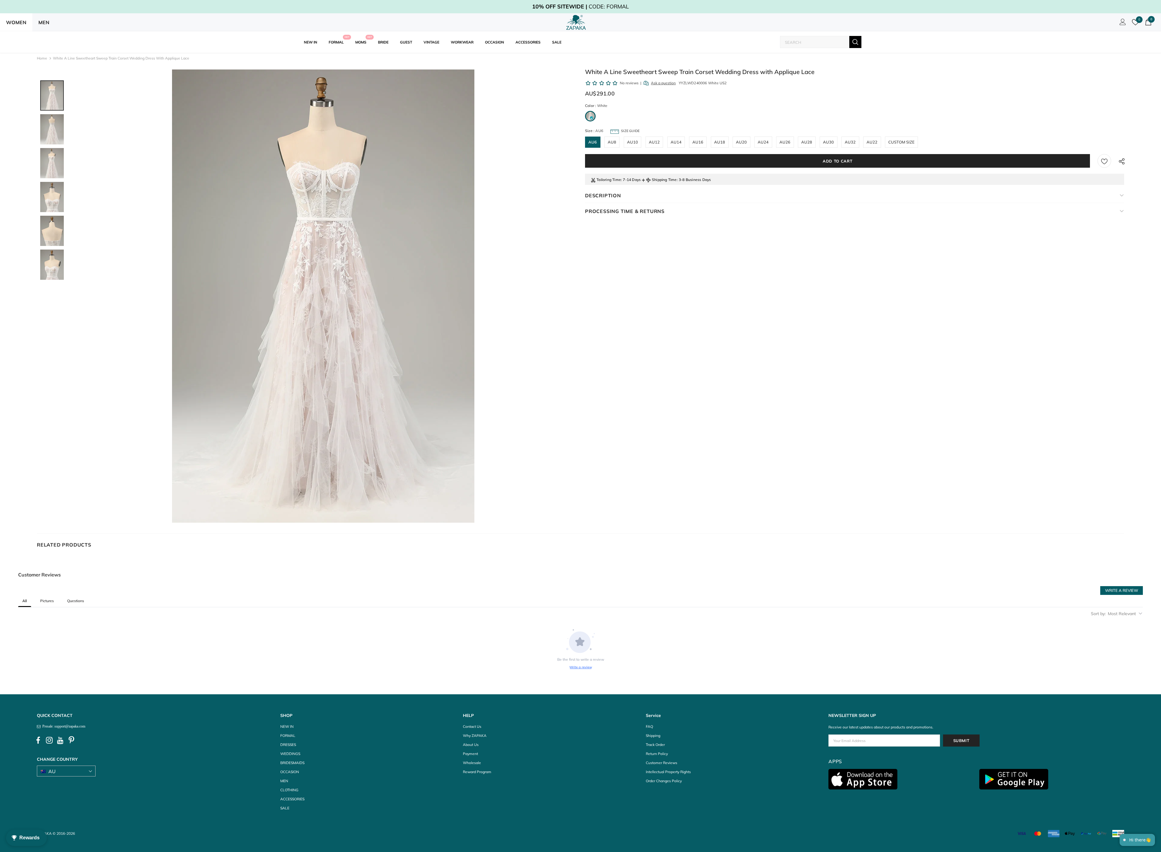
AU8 (612, 142)
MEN (43, 22)
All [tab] (24, 601)
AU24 (763, 142)
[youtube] (60, 740)
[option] (323, 296)
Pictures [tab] (47, 601)
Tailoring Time (609, 179)
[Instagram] (49, 740)
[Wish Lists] (1104, 161)
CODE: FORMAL (580, 6)
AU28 (806, 142)
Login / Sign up (1121, 23)
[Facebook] (38, 740)
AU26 (785, 142)
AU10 (632, 142)
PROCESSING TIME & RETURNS (625, 211)
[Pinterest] (71, 740)
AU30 (828, 142)
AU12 (654, 142)
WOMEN (16, 22)
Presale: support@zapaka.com (63, 726)
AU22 (872, 142)
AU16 (698, 142)
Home (42, 58)
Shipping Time (664, 179)
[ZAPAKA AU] (576, 22)
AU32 (850, 142)
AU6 (592, 142)
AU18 (719, 142)
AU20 (741, 142)
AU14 (676, 142)
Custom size (901, 142)
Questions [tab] (75, 601)
